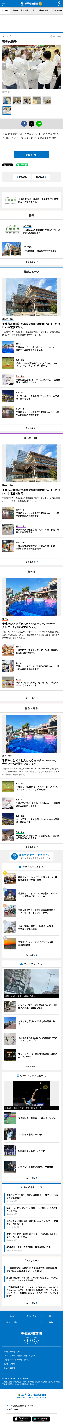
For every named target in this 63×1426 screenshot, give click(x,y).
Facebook (27, 1340)
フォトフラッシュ (9, 36)
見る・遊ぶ (25, 10)
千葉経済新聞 (29, 4)
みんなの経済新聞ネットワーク (31, 1395)
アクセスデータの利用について (16, 1360)
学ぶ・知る (57, 10)
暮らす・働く (44, 10)
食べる (15, 10)
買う (34, 10)
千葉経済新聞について (13, 1352)
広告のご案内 (9, 1368)
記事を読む (31, 154)
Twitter (35, 1340)
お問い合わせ (9, 1364)
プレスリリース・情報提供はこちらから (20, 1356)
